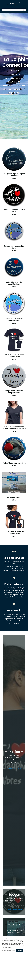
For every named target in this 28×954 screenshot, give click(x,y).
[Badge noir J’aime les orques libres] (14, 185)
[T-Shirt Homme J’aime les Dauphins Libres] (14, 329)
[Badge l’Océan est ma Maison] (14, 438)
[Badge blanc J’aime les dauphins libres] (14, 365)
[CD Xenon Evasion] (14, 472)
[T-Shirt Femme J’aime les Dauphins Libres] (14, 506)
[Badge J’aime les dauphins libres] (14, 221)
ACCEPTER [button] (19, 950)
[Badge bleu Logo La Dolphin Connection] (14, 148)
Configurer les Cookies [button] (8, 950)
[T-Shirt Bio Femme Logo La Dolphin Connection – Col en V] (14, 402)
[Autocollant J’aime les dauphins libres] (14, 293)
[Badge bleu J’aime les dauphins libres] (14, 257)
